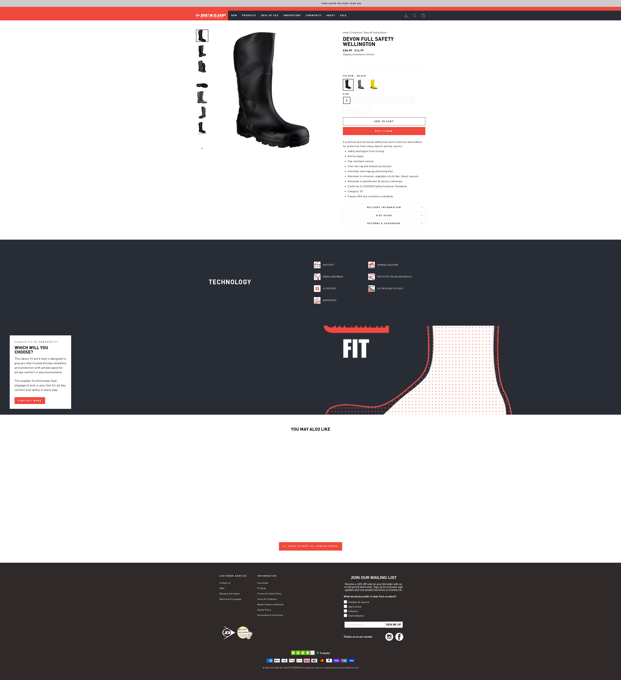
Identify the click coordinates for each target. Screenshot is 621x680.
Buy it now (384, 131)
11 (359, 109)
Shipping (347, 54)
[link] (389, 637)
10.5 (348, 109)
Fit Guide (261, 588)
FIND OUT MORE (30, 400)
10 (411, 100)
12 (368, 109)
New (234, 15)
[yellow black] (373, 85)
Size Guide (384, 215)
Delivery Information (384, 207)
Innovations (292, 15)
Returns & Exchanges (384, 223)
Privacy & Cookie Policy (269, 593)
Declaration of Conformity (270, 615)
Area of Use (270, 15)
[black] (348, 85)
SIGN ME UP (393, 624)
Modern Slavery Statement (270, 604)
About (330, 15)
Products (249, 15)
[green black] (361, 85)
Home (346, 32)
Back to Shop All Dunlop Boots (313, 546)
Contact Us (224, 583)
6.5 (379, 100)
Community (313, 15)
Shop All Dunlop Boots (375, 32)
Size (346, 94)
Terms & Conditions (267, 599)
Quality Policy (264, 609)
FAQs (222, 588)
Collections (356, 32)
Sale (343, 15)
